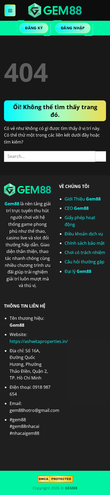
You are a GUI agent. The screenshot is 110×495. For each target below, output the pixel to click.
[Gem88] (55, 10)
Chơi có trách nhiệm (85, 252)
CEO (77, 208)
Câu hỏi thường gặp (84, 262)
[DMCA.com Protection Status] (55, 478)
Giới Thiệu (83, 199)
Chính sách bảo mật (85, 243)
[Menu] (10, 10)
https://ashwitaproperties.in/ (39, 341)
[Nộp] (100, 156)
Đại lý (78, 271)
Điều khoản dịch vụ (84, 234)
